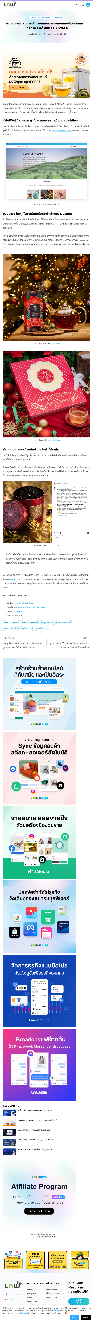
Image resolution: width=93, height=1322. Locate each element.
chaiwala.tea (53, 545)
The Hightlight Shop (30, 622)
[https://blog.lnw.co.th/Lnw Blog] (10, 5)
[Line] (12, 1299)
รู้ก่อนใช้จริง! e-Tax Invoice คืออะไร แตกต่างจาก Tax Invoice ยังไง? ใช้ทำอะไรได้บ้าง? (70, 642)
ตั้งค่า (56, 1310)
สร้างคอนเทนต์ (27, 628)
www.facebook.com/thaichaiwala (32, 607)
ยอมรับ (86, 1318)
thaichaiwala (55, 343)
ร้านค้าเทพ (58, 17)
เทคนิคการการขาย (18, 579)
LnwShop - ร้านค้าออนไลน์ (41, 17)
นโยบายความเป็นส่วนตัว (19, 1313)
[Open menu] (88, 5)
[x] (12, 1294)
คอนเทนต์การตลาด (63, 622)
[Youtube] (6, 1299)
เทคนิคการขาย (41, 628)
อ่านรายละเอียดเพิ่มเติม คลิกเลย (46, 1236)
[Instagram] (18, 1294)
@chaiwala (17, 611)
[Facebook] (6, 1294)
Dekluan (38, 34)
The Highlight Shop (11, 622)
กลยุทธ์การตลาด (47, 622)
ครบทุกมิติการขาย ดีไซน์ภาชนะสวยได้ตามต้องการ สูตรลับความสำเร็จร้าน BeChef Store (23, 642)
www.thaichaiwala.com (61, 130)
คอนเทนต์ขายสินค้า (11, 628)
